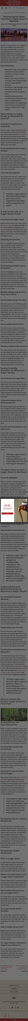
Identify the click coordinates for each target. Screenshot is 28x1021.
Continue (7, 513)
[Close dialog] (26, 499)
